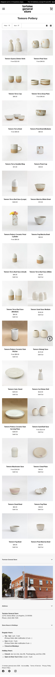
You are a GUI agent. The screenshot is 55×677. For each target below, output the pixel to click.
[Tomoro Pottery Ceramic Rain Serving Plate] (15, 411)
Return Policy (6, 668)
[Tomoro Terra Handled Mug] (15, 148)
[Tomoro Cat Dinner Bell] (40, 373)
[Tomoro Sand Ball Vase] (40, 411)
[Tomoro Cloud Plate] (40, 451)
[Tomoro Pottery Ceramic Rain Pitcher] (15, 333)
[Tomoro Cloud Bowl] (15, 488)
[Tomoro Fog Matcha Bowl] (40, 218)
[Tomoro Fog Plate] (40, 488)
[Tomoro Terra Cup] (15, 78)
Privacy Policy (46, 665)
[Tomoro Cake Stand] (15, 373)
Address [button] (5, 606)
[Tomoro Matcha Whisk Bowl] (40, 183)
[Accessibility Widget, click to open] (49, 338)
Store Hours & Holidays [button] (10, 625)
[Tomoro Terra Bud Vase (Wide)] (40, 256)
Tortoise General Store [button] (9, 559)
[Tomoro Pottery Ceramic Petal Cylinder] (15, 218)
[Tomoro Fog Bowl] (15, 526)
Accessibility (25, 665)
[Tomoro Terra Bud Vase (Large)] (15, 183)
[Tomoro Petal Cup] (40, 148)
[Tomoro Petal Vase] (40, 43)
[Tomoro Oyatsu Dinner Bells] (15, 43)
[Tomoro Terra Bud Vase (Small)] (15, 256)
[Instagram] (15, 671)
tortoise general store (10, 665)
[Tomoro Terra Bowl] (15, 113)
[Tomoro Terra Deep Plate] (40, 78)
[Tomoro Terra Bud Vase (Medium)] (15, 293)
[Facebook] (3, 671)
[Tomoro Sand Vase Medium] (40, 293)
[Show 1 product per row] (47, 25)
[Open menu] (6, 9)
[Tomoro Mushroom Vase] (15, 451)
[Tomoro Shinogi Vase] (40, 333)
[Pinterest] (9, 671)
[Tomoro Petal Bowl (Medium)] (40, 113)
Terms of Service (35, 665)
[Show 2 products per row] (51, 25)
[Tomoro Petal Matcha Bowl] (40, 526)
